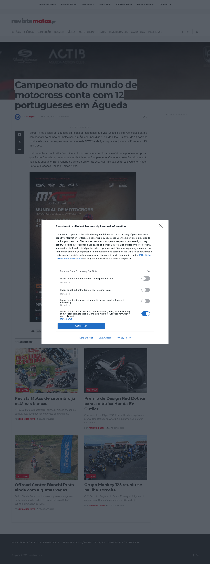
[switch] (145, 278)
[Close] (162, 227)
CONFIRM (81, 326)
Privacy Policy (123, 337)
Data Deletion (86, 337)
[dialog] (105, 282)
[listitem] (105, 271)
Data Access (105, 337)
